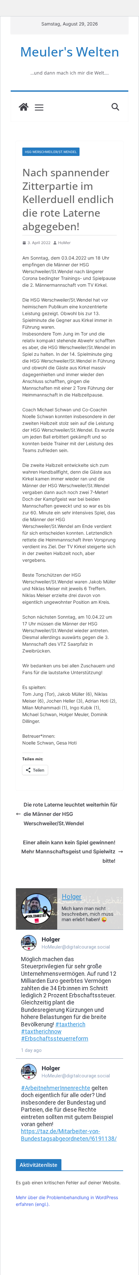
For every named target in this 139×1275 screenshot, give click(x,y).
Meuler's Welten (69, 51)
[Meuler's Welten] (23, 107)
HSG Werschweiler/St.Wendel (51, 152)
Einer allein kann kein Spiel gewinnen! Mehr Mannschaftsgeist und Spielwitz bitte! (68, 851)
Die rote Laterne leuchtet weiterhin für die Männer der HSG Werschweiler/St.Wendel (70, 814)
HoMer (64, 242)
